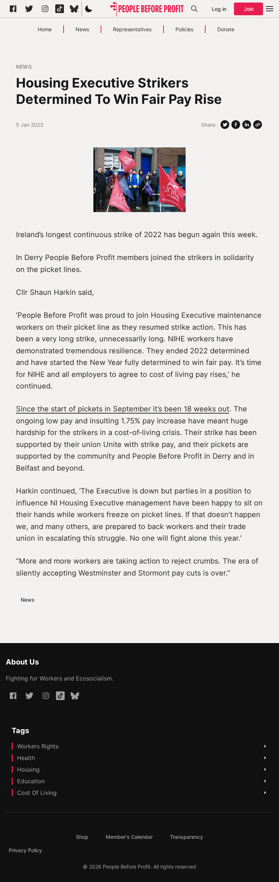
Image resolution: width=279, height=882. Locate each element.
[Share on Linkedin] (246, 124)
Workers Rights (37, 746)
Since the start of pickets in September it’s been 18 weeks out (122, 409)
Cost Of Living (37, 792)
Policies (184, 29)
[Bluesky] (74, 8)
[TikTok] (59, 8)
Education (31, 781)
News (82, 29)
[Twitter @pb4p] (29, 8)
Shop (82, 837)
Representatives (132, 29)
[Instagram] (45, 8)
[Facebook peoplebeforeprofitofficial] (13, 8)
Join (249, 9)
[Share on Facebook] (235, 124)
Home (45, 29)
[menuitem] (82, 837)
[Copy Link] (257, 124)
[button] (88, 8)
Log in (219, 9)
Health (26, 757)
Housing (28, 769)
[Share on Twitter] (224, 124)
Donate (225, 29)
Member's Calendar (129, 837)
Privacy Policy (25, 850)
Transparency (186, 837)
